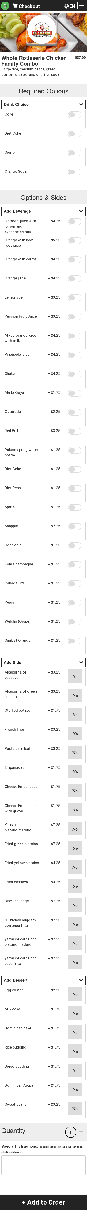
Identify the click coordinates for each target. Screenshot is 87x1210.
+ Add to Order (43, 1202)
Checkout (29, 6)
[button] (75, 114)
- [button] (60, 1131)
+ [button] (81, 1131)
